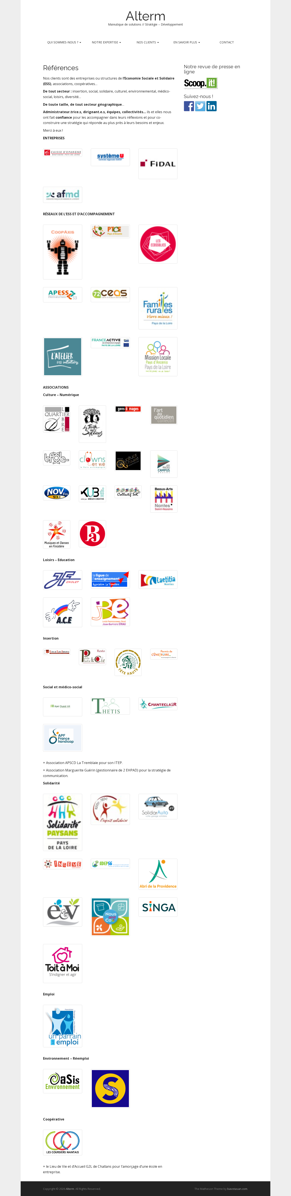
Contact (227, 42)
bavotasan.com (237, 1189)
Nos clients (147, 42)
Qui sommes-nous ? (63, 42)
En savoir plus (185, 42)
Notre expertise (105, 42)
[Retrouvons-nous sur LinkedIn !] (211, 106)
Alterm (146, 16)
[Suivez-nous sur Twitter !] (200, 106)
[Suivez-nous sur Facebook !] (189, 106)
